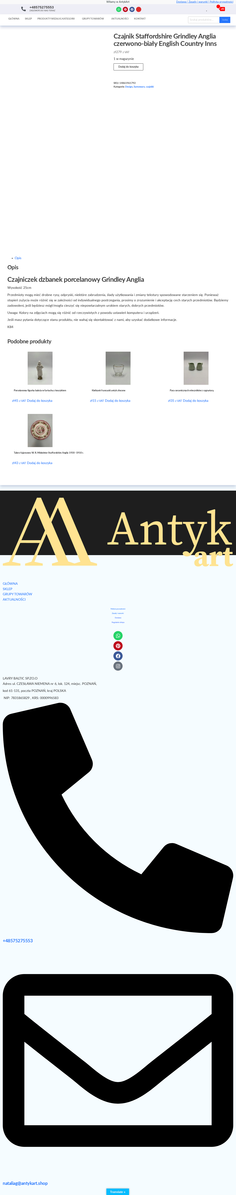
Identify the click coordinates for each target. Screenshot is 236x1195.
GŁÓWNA (10, 584)
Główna (13, 19)
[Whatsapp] (118, 9)
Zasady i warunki (118, 613)
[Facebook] (132, 9)
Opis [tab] (18, 258)
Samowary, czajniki (144, 87)
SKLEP (7, 589)
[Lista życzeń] (207, 8)
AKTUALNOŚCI (14, 599)
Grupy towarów (93, 19)
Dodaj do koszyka (128, 67)
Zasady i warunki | (199, 2)
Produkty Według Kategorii (56, 19)
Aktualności (120, 19)
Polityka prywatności (221, 2)
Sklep (28, 19)
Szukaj (225, 20)
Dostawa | (182, 2)
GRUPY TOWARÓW (17, 594)
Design (129, 87)
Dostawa (118, 618)
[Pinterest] (125, 9)
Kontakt (140, 19)
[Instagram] (138, 9)
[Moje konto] (211, 8)
